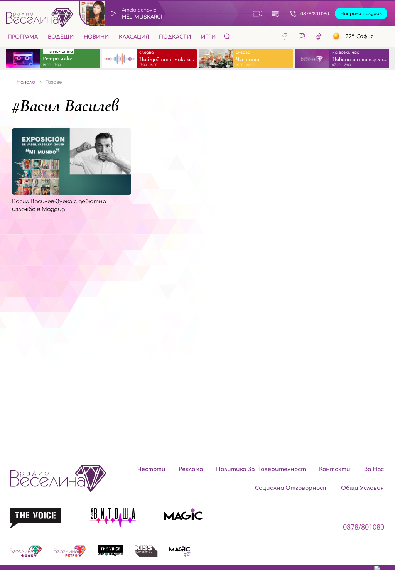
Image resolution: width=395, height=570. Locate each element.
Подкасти (175, 37)
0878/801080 (314, 13)
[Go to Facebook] (284, 37)
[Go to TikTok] (318, 37)
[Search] (227, 36)
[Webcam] (258, 13)
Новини (96, 37)
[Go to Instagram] (301, 37)
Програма (23, 37)
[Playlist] (275, 13)
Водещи (61, 37)
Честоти (151, 469)
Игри (208, 37)
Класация (134, 37)
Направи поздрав (361, 13)
